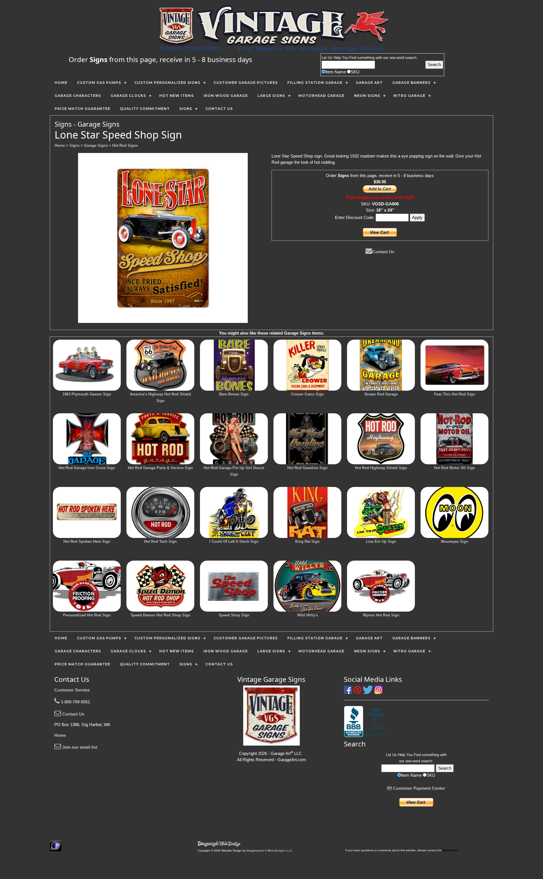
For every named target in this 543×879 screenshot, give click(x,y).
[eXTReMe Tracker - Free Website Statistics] (55, 848)
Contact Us (383, 251)
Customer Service (72, 690)
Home (60, 735)
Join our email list (79, 747)
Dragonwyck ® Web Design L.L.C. (270, 850)
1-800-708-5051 (75, 701)
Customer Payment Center (418, 788)
